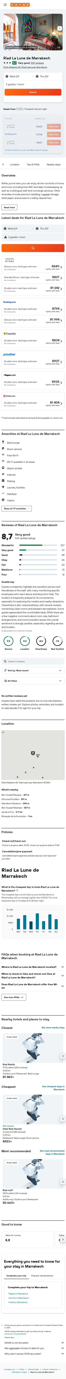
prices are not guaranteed (15, 1334)
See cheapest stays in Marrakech (53, 1088)
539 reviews (37, 62)
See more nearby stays (53, 1027)
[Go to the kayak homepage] (20, 5)
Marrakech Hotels (19, 1372)
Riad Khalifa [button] (9, 1064)
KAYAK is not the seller (16, 1342)
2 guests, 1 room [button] (15, 84)
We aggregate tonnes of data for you (24, 1348)
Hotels (21, 1369)
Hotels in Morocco (50, 1369)
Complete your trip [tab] (16, 1275)
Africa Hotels (33, 1369)
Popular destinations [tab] (42, 1275)
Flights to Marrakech (18, 1293)
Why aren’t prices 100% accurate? (23, 1353)
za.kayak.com (9, 1369)
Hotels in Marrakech (17, 1302)
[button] (5, 4)
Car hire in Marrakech (18, 1298)
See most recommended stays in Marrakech (52, 1152)
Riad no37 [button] (8, 1190)
